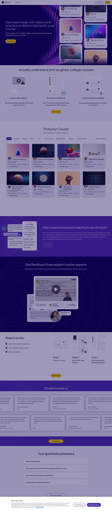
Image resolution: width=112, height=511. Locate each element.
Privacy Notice (40, 507)
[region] (56, 504)
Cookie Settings (79, 505)
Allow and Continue (94, 505)
